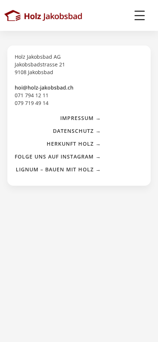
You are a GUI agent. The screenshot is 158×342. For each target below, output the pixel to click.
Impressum (77, 117)
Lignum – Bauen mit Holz (55, 169)
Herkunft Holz (70, 143)
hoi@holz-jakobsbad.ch (44, 87)
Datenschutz (73, 130)
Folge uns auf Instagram (54, 156)
